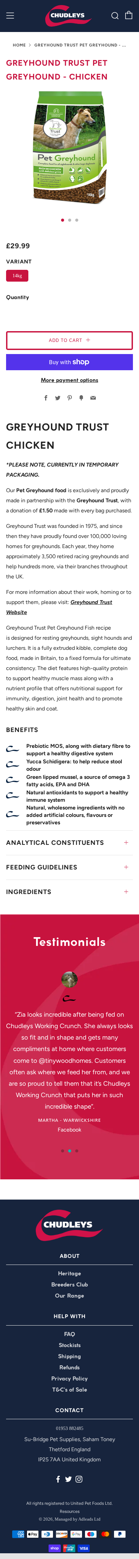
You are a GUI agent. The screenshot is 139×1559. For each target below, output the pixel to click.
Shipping (69, 1356)
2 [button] (69, 1150)
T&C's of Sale (69, 1390)
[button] (62, 220)
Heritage (69, 1273)
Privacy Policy (69, 1378)
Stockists (70, 1345)
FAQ (69, 1334)
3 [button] (76, 1150)
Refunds (69, 1367)
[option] (69, 147)
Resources (70, 1511)
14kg (17, 275)
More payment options (69, 380)
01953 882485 (69, 1428)
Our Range (69, 1296)
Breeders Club (69, 1284)
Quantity (17, 297)
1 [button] (62, 1150)
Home (19, 45)
